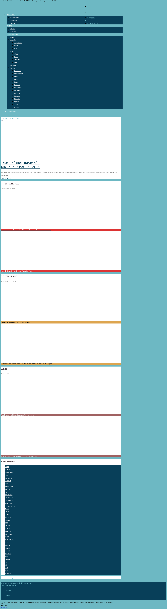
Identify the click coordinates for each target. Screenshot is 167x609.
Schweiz (17, 96)
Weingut (13, 23)
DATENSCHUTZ (92, 23)
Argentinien (18, 42)
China (16, 53)
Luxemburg (8, 534)
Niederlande (18, 87)
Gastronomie (14, 17)
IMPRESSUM (91, 17)
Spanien (16, 101)
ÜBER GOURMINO (93, 6)
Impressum (8, 590)
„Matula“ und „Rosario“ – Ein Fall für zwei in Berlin (20, 165)
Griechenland (18, 73)
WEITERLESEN (6, 178)
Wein (6, 568)
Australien (13, 65)
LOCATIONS (11, 14)
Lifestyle (13, 31)
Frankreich (17, 70)
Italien (16, 79)
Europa (12, 68)
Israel (16, 56)
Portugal (17, 93)
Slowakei (17, 98)
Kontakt (7, 595)
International (10, 506)
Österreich (17, 90)
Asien (12, 51)
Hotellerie (13, 20)
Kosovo (16, 82)
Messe (12, 28)
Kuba (16, 45)
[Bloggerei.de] (5, 580)
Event (7, 492)
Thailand (17, 59)
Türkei (16, 104)
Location (8, 531)
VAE (15, 62)
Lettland (17, 84)
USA (15, 48)
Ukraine (16, 107)
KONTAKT (90, 12)
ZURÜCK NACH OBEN (8, 585)
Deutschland (9, 486)
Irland (16, 76)
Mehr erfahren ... (6, 607)
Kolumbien (8, 517)
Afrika (12, 37)
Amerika (13, 39)
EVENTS (9, 25)
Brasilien (8, 481)
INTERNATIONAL (12, 34)
